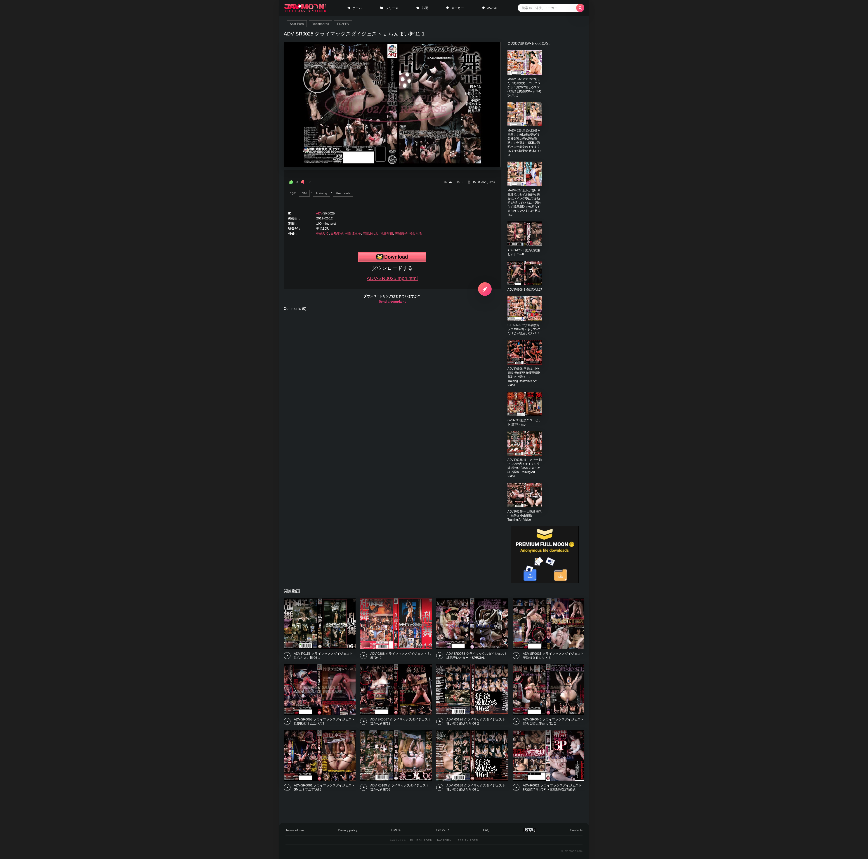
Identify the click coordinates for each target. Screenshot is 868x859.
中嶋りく (322, 233)
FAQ (486, 830)
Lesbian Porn (467, 840)
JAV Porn (444, 840)
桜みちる (415, 233)
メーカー (457, 8)
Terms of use (294, 830)
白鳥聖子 (337, 233)
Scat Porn (297, 24)
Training (321, 193)
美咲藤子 (401, 233)
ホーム (357, 8)
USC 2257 (441, 830)
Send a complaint (392, 301)
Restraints (343, 193)
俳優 (425, 8)
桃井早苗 (386, 233)
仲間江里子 (353, 233)
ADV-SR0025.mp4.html (392, 278)
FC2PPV (343, 24)
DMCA (396, 830)
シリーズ (392, 8)
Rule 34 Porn (421, 840)
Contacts (576, 830)
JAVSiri (492, 8)
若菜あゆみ (371, 233)
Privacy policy (347, 830)
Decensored (320, 24)
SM (304, 193)
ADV (319, 213)
